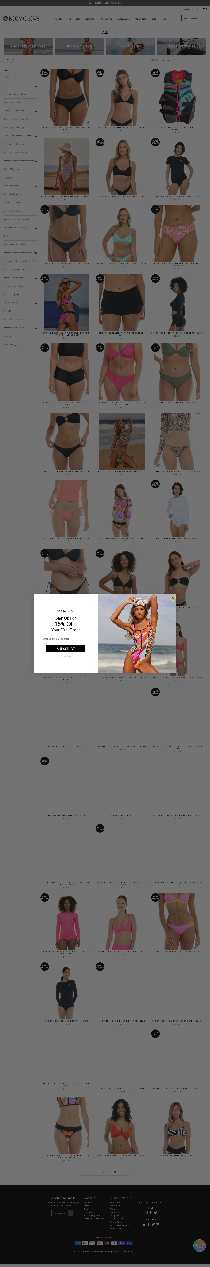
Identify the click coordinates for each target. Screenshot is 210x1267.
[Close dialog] (172, 597)
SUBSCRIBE (66, 649)
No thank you (66, 657)
